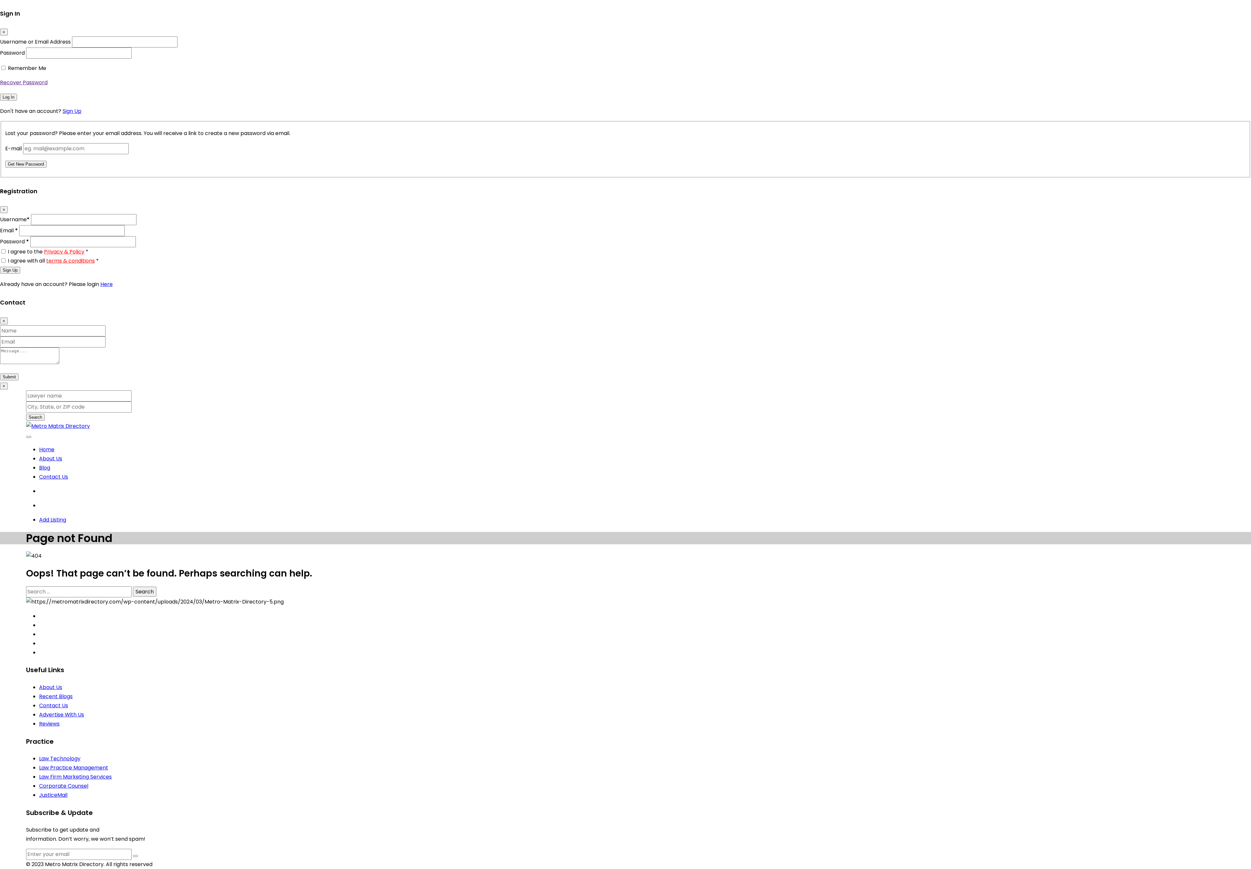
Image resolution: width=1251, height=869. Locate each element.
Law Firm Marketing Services (75, 777)
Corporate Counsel (63, 786)
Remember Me (27, 68)
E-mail (13, 148)
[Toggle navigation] (28, 437)
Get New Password (26, 164)
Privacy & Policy (64, 251)
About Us (50, 458)
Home (46, 449)
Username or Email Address (35, 42)
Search (35, 417)
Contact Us (53, 477)
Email (9, 230)
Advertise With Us (61, 714)
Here (106, 284)
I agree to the (48, 251)
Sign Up (72, 111)
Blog (44, 467)
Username (15, 219)
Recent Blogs (56, 696)
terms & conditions (70, 261)
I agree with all (53, 261)
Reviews (49, 723)
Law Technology (59, 758)
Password (12, 53)
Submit (9, 376)
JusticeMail (53, 795)
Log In (8, 97)
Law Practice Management (73, 767)
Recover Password (24, 82)
